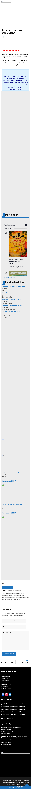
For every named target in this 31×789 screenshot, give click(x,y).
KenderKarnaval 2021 (7, 663)
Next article (25, 661)
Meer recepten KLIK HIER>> (9, 481)
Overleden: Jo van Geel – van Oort (11, 293)
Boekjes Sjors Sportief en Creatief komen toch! (13, 723)
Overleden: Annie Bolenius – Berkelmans (13, 286)
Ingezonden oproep (6, 742)
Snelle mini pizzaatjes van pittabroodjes (13, 473)
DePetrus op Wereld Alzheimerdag (10, 732)
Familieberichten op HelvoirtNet (11, 312)
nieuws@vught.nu (6, 688)
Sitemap (25, 784)
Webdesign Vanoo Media (13, 784)
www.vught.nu (5, 680)
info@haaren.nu (5, 686)
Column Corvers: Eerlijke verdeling (12, 505)
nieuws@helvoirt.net (15, 89)
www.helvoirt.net (5, 676)
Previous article (7, 661)
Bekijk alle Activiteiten (8, 278)
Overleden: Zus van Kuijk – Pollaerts (12, 305)
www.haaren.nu (5, 678)
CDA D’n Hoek (26, 663)
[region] (15, 21)
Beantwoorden (8, 587)
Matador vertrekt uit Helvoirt (17, 704)
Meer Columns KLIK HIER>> (9, 513)
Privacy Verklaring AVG (17, 786)
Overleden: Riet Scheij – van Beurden (12, 299)
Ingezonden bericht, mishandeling (16, 706)
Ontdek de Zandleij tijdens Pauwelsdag (11, 727)
